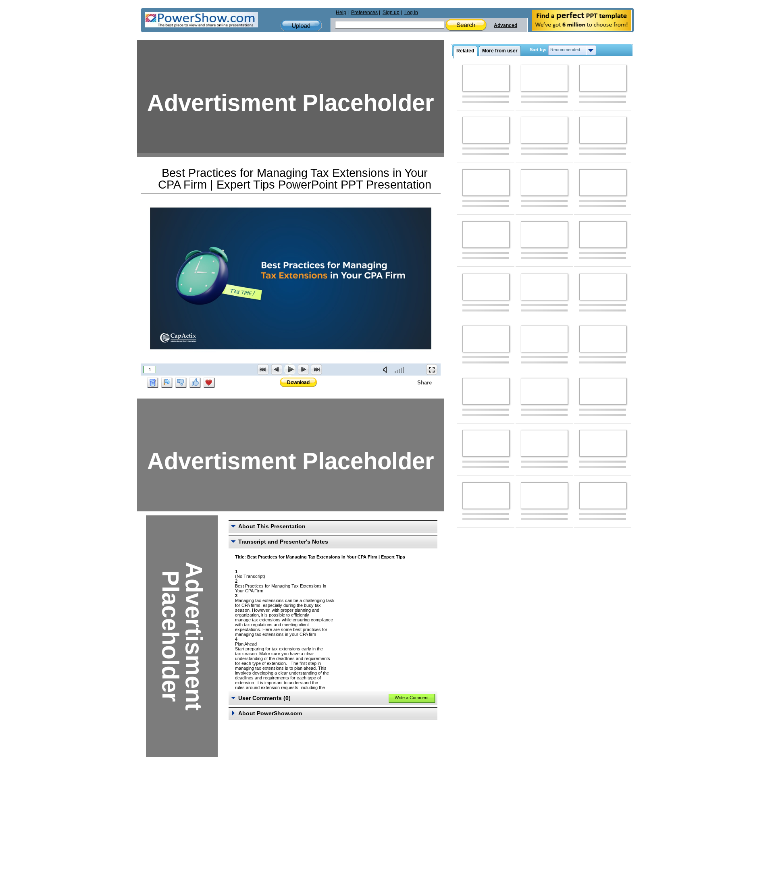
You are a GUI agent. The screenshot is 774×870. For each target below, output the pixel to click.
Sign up (391, 12)
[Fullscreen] (432, 369)
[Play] (290, 369)
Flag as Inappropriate (167, 383)
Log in (411, 12)
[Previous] (276, 369)
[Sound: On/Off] (386, 369)
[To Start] (263, 369)
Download (298, 382)
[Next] (303, 369)
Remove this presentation (152, 383)
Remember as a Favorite (209, 383)
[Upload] (301, 25)
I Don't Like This (181, 383)
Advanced (505, 25)
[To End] (316, 369)
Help (341, 12)
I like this (195, 383)
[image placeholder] (486, 78)
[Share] (412, 382)
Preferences (364, 12)
